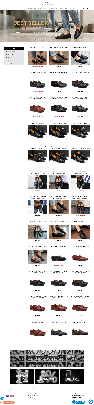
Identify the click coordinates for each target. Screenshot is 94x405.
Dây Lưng (8, 60)
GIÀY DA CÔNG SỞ (9, 54)
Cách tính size (30, 397)
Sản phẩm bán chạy (10, 48)
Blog (28, 399)
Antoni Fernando (31, 390)
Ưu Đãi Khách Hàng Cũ (32, 393)
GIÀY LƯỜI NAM (9, 57)
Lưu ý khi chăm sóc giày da (33, 395)
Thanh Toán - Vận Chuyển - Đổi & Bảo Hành (14, 390)
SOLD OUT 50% (9, 63)
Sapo (12, 398)
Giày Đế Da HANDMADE (11, 51)
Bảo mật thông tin (9, 393)
